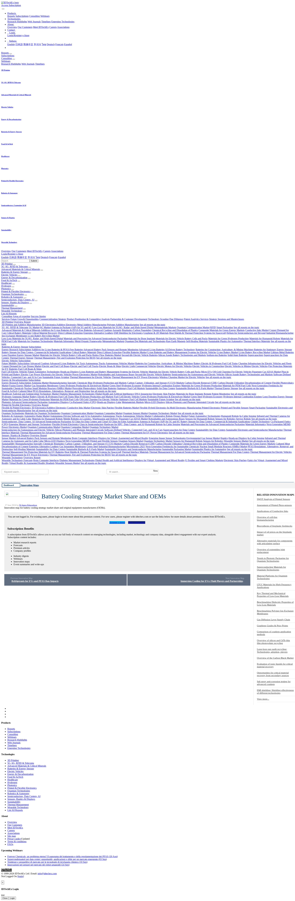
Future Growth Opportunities (24, 319)
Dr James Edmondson (28, 505)
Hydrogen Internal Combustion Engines (161, 385)
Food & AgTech (9, 280)
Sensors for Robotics (225, 419)
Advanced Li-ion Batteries (152, 349)
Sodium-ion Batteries (216, 355)
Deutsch (51, 44)
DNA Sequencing (143, 394)
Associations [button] (57, 251)
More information (136, 522)
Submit (34, 261)
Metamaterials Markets (165, 327)
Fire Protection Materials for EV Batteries (44, 452)
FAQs (10, 844)
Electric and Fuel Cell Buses (56, 366)
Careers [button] (47, 251)
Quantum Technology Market (162, 413)
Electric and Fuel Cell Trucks (84, 366)
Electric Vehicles (9, 275)
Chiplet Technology (260, 421)
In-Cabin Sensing (247, 416)
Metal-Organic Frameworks (88, 341)
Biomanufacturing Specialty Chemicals (68, 383)
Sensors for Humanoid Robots (200, 419)
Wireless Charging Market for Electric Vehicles (182, 377)
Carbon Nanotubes (142, 330)
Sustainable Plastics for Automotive (225, 341)
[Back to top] (1, 879)
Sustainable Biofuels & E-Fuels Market (195, 388)
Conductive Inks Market (257, 330)
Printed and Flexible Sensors (234, 407)
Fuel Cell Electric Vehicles (14, 371)
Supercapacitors (255, 355)
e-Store (25, 35)
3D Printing (7, 263)
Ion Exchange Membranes (14, 335)
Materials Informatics (64, 341)
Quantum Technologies (12, 294)
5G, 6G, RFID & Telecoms (14, 266)
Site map (11, 836)
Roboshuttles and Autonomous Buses (116, 374)
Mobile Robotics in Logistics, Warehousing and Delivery (90, 419)
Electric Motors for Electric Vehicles (174, 366)
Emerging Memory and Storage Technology (30, 424)
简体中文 (28, 44)
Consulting (34, 16)
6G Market (45, 327)
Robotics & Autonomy (12, 297)
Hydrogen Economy (131, 385)
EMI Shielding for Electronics (128, 333)
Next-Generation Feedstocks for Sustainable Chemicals (172, 446)
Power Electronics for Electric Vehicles (53, 374)
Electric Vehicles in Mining (238, 366)
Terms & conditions (16, 841)
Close (5, 898)
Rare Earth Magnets (175, 341)
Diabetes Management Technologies (77, 394)
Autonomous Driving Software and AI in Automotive (76, 416)
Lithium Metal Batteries (282, 352)
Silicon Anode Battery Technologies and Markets (182, 355)
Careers (53, 27)
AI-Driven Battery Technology (180, 349)
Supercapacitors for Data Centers (179, 430)
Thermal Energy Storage (21, 358)
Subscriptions (22, 16)
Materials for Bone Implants (141, 338)
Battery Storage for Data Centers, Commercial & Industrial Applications (36, 352)
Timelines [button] (40, 64)
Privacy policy (14, 838)
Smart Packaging (224, 327)
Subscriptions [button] (7, 55)
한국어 (37, 44)
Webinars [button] (5, 61)
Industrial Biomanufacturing (279, 333)
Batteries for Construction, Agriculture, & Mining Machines (224, 349)
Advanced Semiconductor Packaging (30, 402)
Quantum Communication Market (193, 327)
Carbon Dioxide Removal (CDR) (201, 383)
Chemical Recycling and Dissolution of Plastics (175, 330)
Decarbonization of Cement (258, 383)
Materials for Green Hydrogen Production (228, 338)
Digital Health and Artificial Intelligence (114, 394)
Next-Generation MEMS (278, 424)
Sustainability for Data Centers (160, 388)
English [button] (5, 257)
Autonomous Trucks (95, 363)
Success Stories (38, 316)
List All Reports (9, 313)
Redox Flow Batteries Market (106, 355)
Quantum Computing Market (108, 413)
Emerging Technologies (62, 21)
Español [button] (62, 257)
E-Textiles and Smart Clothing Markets (204, 460)
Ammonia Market (40, 383)
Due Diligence (176, 319)
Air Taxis (80, 363)
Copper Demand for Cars (14, 366)
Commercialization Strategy (52, 319)
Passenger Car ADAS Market (266, 371)
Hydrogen (6, 286)
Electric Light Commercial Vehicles (139, 366)
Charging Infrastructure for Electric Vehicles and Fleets (264, 363)
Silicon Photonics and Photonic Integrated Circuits (190, 402)
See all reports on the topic (152, 324)
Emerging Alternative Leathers (98, 333)
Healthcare (6, 283)
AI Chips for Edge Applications (123, 421)
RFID (213, 327)
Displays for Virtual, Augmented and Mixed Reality (123, 438)
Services (6, 319)
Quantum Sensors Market (135, 413)
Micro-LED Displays (154, 402)
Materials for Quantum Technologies (35, 341)
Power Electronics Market (85, 374)
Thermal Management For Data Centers (101, 432)
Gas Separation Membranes (45, 385)
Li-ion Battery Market (227, 352)
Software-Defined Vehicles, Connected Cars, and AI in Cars (133, 430)
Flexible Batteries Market (134, 352)
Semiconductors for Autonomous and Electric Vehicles (198, 374)
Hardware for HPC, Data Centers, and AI (124, 424)
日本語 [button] (13, 257)
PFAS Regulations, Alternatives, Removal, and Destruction (61, 391)
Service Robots (243, 419)
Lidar (118, 402)
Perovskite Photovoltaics (84, 388)
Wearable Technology (11, 311)
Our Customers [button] (19, 251)
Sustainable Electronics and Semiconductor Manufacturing (254, 430)
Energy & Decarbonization (14, 277)
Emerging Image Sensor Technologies (167, 438)
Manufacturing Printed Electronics (203, 407)
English (11, 44)
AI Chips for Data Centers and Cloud (90, 421)
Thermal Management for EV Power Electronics (135, 377)
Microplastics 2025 (135, 446)
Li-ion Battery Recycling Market (43, 335)
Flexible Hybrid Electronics (153, 407)
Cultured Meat (25, 391)
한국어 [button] (31, 257)
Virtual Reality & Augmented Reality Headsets (32, 463)
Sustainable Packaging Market (176, 449)
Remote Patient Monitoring (217, 394)
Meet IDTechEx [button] (35, 251)
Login (12, 898)
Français (59, 44)
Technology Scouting (158, 319)
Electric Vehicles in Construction (208, 366)
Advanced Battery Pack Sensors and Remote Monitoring (110, 349)
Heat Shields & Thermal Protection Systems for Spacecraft (197, 333)
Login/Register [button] (8, 254)
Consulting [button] (6, 58)
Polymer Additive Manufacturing (123, 324)
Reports (11, 16)
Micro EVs (206, 371)
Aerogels (116, 330)
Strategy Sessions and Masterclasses (226, 319)
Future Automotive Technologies (44, 371)
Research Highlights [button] (11, 64)
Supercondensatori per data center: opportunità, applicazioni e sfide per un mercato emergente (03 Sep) (57, 859)
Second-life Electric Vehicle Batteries (140, 355)
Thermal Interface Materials (256, 341)
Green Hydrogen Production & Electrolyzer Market (84, 385)
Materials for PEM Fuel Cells (236, 385)
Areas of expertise (21, 316)
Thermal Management (12, 308)
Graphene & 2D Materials (156, 333)
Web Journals (34, 21)
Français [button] (53, 257)
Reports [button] (5, 53)
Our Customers (25, 27)
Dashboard (9, 485)
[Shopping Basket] (1, 8)
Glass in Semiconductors (91, 424)
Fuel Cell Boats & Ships (30, 369)
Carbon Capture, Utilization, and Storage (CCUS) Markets (155, 383)
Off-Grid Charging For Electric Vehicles (232, 371)
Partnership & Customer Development (128, 319)
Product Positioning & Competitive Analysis (88, 319)
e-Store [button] (19, 254)
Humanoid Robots (230, 416)
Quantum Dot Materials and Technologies (145, 341)
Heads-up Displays (69, 371)
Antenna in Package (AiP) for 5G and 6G (71, 327)
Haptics (224, 438)
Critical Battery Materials (19, 333)
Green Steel (115, 385)
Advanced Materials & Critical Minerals (20, 269)
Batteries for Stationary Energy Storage (273, 349)
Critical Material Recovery (44, 333)
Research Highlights (17, 21)
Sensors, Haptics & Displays (15, 302)
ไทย (44, 44)
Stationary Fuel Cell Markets (131, 388)
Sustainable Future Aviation (55, 377)
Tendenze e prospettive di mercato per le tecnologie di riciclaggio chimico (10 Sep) (47, 862)
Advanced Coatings (102, 330)
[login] (20, 876)
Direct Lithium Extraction (70, 333)
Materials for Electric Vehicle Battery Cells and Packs (182, 338)
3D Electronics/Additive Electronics (59, 324)
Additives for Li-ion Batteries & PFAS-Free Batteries (66, 330)
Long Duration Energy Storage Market (20, 355)
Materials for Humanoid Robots (264, 338)
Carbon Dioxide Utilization (231, 383)
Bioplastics (127, 330)
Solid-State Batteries (237, 355)
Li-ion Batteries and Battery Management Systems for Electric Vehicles (181, 352)
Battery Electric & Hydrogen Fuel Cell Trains (216, 363)
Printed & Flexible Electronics (15, 291)
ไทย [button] (38, 257)
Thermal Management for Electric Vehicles (90, 377)
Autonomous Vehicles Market (120, 363)
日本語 (19, 44)
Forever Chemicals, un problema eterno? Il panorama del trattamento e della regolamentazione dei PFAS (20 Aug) (62, 856)
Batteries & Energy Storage (14, 272)
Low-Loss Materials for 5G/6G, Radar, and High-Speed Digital (123, 327)
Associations (63, 27)
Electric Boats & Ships (110, 366)
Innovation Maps (30, 485)
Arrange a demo (117, 522)
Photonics (6, 288)
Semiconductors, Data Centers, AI (17, 299)
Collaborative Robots (162, 416)
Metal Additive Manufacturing (91, 324)
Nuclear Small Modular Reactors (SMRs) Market (48, 388)
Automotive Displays (58, 402)
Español (68, 44)
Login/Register (14, 35)
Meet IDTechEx (41, 27)
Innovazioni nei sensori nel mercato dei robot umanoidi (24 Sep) (38, 864)
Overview (12, 27)
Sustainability (7, 305)
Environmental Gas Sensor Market (203, 438)
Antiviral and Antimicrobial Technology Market (36, 394)
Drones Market (34, 366)
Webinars (44, 16)
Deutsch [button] (45, 257)
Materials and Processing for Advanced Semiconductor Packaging (96, 338)
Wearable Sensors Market (236, 441)
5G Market (34, 327)
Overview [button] (6, 251)
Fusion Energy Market (20, 385)
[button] (11, 13)
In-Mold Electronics (176, 407)
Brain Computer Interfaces (85, 438)
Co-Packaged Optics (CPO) (82, 402)
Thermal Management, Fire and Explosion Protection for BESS (65, 358)
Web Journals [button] (28, 64)
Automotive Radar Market (37, 416)
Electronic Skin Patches (164, 394)
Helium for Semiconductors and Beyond (246, 333)
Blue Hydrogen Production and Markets (107, 383)
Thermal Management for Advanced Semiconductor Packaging (50, 432)
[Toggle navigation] (3, 8)
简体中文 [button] (22, 257)
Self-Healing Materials (197, 341)
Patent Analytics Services (196, 319)
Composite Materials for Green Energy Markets (222, 330)
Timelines (46, 21)
